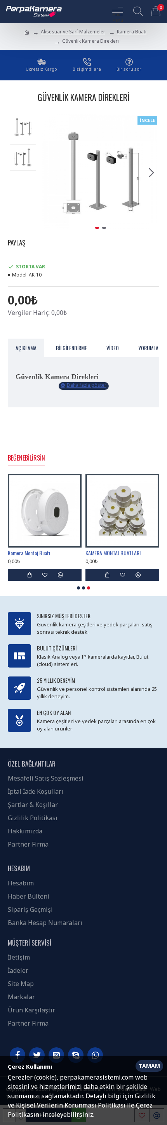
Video (112, 348)
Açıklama (26, 348)
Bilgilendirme (71, 348)
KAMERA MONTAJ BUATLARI (113, 552)
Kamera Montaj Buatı (29, 552)
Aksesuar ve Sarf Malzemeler (73, 31)
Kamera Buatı (131, 31)
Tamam (149, 1065)
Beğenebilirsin (26, 458)
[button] (49, 172)
